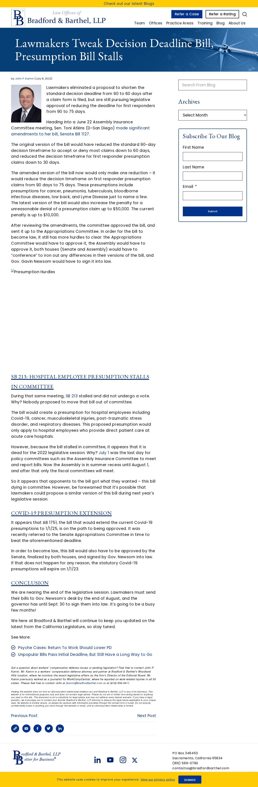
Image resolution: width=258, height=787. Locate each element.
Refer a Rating (222, 13)
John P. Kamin (24, 78)
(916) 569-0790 (185, 763)
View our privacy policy (157, 780)
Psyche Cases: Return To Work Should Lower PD (65, 647)
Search (244, 14)
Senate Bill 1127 (74, 134)
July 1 (104, 452)
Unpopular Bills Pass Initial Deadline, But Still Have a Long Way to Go (85, 654)
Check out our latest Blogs (129, 3)
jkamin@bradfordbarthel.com (84, 683)
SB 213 (72, 396)
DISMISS (190, 780)
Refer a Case (187, 13)
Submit (213, 211)
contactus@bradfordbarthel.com (200, 768)
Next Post (146, 715)
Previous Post (24, 715)
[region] (129, 779)
